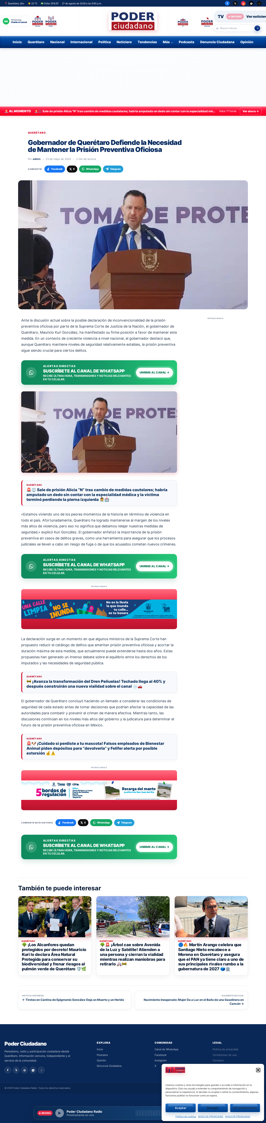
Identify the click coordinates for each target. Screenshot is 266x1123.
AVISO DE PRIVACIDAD (210, 1116)
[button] (258, 1070)
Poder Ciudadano (25, 1043)
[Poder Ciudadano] (133, 21)
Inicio (17, 42)
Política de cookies (185, 1116)
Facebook (160, 1054)
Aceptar (180, 1108)
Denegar (213, 1108)
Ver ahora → (251, 111)
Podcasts (186, 42)
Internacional (81, 42)
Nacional (57, 42)
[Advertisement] (133, 77)
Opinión (246, 42)
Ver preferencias (245, 1108)
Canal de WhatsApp (166, 1049)
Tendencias (147, 42)
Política (104, 42)
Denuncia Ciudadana (217, 42)
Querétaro (36, 42)
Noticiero (124, 42)
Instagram (160, 1060)
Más (166, 42)
